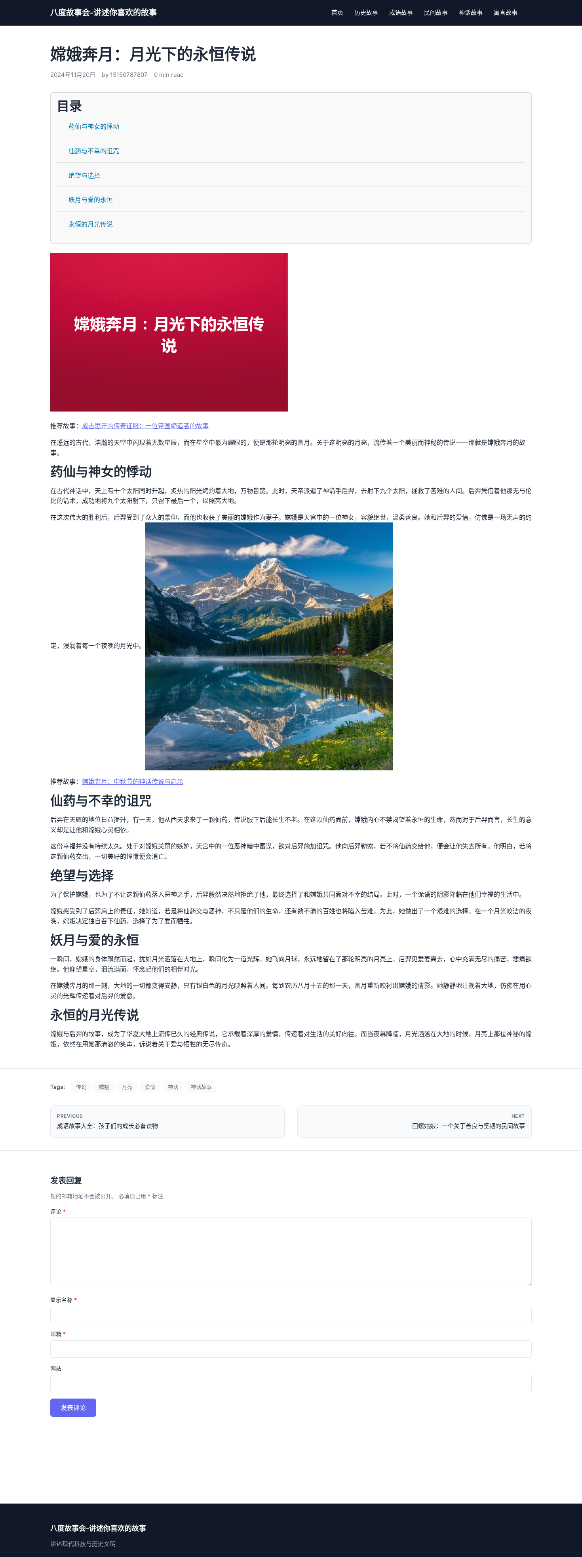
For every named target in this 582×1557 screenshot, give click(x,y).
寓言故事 (505, 12)
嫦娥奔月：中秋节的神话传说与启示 (132, 781)
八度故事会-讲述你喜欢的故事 (103, 12)
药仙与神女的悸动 (93, 126)
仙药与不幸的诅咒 (93, 151)
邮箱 (58, 1333)
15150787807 (129, 74)
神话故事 (471, 12)
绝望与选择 (84, 175)
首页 (337, 12)
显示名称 (63, 1299)
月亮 (127, 1087)
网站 (55, 1368)
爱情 (150, 1087)
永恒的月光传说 (90, 224)
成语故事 (401, 12)
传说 (81, 1087)
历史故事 (366, 12)
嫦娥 (104, 1087)
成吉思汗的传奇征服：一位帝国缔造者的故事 (145, 426)
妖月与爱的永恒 (90, 200)
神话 (173, 1087)
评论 (58, 1211)
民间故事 (436, 12)
